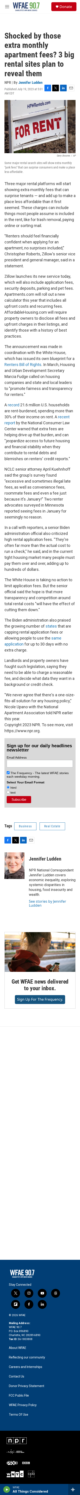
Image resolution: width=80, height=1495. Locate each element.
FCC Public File (19, 1395)
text (13, 792)
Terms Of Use (18, 1414)
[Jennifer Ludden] (14, 865)
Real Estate (52, 826)
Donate (66, 7)
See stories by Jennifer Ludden (47, 903)
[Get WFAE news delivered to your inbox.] (40, 952)
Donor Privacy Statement (26, 1386)
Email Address (17, 757)
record (13, 405)
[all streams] (74, 1489)
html (13, 787)
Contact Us (16, 1376)
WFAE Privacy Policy (23, 1405)
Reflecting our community (27, 1357)
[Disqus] (40, 1086)
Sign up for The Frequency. (40, 999)
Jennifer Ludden (30, 82)
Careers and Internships (25, 1367)
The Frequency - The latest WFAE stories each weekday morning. (38, 774)
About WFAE (17, 1348)
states (51, 626)
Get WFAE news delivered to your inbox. (40, 985)
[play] (7, 1489)
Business (25, 826)
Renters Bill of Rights (22, 364)
